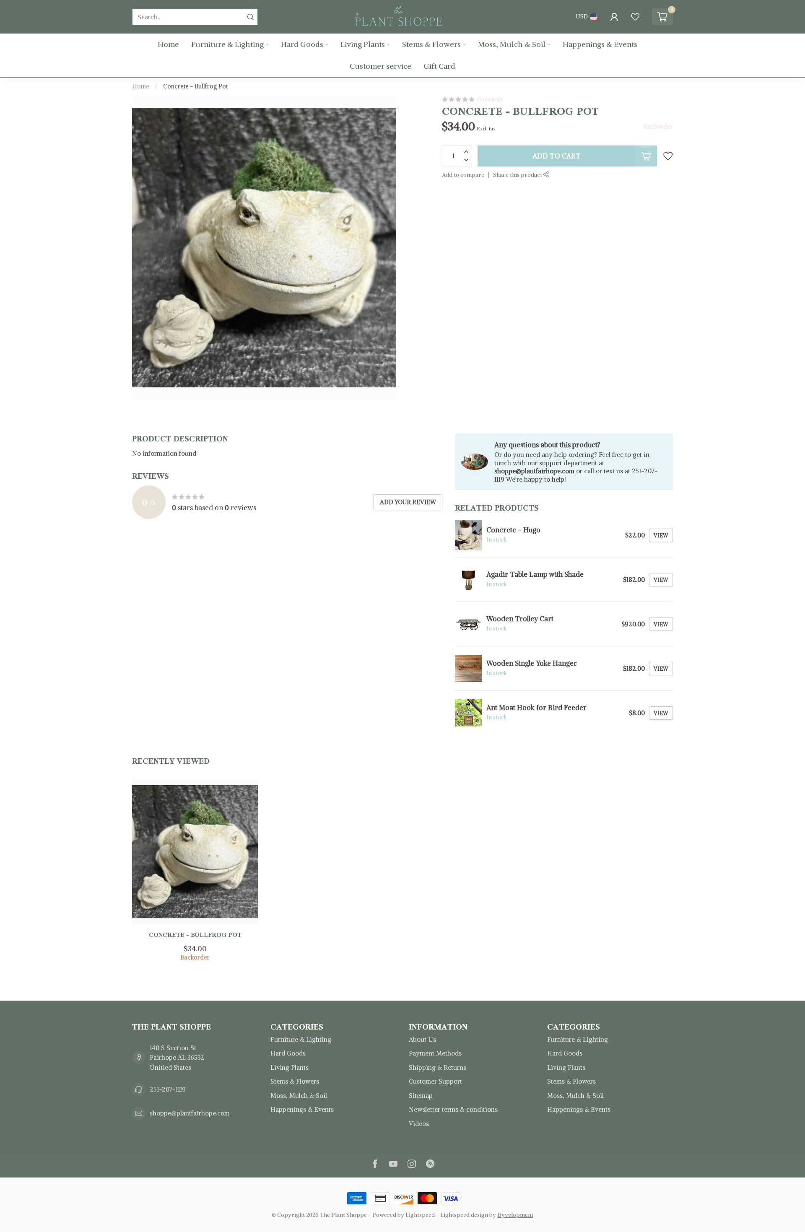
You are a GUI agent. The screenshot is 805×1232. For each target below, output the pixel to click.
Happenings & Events (600, 44)
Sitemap (421, 1096)
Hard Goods (302, 44)
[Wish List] (635, 16)
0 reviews (490, 99)
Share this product (518, 175)
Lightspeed (420, 1215)
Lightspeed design (464, 1215)
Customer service (380, 66)
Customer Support (435, 1081)
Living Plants (362, 44)
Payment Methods (435, 1053)
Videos (419, 1124)
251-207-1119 (168, 1089)
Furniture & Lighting (227, 44)
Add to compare (463, 175)
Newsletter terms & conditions (453, 1109)
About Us (422, 1039)
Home (168, 44)
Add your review (408, 502)
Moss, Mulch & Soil (511, 44)
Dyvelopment (515, 1215)
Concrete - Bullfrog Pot (195, 86)
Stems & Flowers (431, 44)
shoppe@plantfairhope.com (534, 471)
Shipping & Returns (437, 1067)
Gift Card (439, 66)
